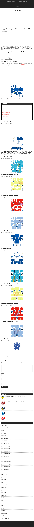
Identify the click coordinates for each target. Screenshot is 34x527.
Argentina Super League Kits (5, 427)
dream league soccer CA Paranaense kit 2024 (8, 118)
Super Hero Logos (4, 513)
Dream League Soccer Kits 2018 (6, 458)
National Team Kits (4, 492)
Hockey (2, 482)
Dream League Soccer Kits (22, 356)
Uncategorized (3, 515)
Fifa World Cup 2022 (4, 474)
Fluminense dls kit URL (5, 116)
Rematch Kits (3, 505)
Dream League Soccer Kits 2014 (6, 451)
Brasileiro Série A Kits (16, 356)
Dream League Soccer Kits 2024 (9, 356)
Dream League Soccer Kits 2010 (6, 445)
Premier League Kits (4, 502)
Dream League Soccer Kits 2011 (6, 446)
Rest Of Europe (3, 508)
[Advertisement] (17, 21)
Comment (3, 364)
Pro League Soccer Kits (4, 503)
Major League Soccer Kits (5, 490)
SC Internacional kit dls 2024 (6, 112)
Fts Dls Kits (17, 10)
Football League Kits (4, 479)
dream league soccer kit (11, 98)
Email (2, 377)
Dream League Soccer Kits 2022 (6, 464)
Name (2, 373)
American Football (4, 425)
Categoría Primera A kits (4, 438)
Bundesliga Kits (3, 435)
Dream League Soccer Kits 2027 (6, 472)
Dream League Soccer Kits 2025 (6, 469)
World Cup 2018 (3, 516)
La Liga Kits (3, 485)
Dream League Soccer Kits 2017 (6, 456)
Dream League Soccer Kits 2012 (6, 448)
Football (2, 477)
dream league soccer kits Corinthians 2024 (8, 110)
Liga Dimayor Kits (4, 487)
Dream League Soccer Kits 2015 (6, 453)
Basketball (3, 432)
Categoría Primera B (4, 440)
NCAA (2, 500)
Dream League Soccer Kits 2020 (6, 461)
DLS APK (2, 441)
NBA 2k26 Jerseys (4, 497)
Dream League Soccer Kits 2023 (6, 466)
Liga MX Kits (3, 489)
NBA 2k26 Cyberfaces (4, 495)
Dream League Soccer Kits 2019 (6, 459)
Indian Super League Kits (5, 484)
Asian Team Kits (3, 428)
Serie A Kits (3, 510)
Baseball (2, 430)
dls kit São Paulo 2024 (5, 114)
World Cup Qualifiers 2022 (5, 518)
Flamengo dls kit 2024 (5, 105)
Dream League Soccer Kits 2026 (6, 471)
